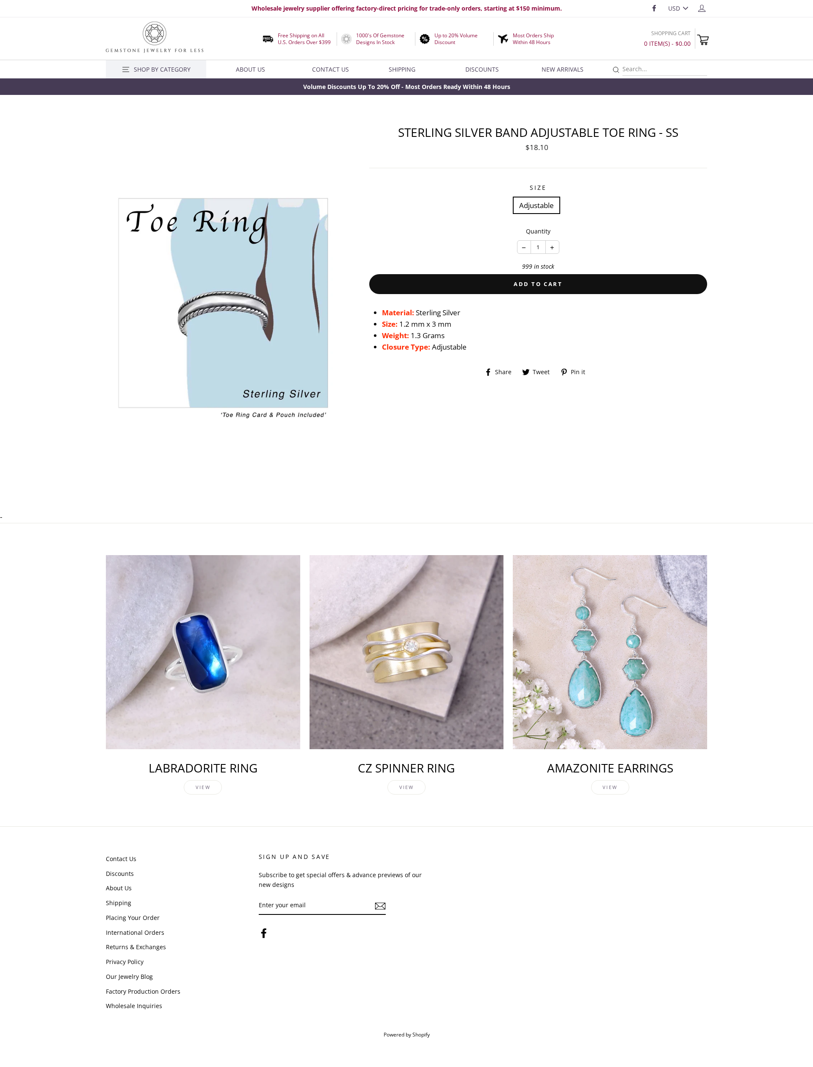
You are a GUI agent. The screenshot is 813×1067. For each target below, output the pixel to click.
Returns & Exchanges (136, 947)
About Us (250, 69)
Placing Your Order (133, 918)
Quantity (538, 231)
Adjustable (536, 205)
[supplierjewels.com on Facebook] (264, 933)
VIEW (203, 787)
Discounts (482, 69)
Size (538, 187)
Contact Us (330, 69)
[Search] (616, 70)
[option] (406, 87)
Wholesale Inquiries (134, 1006)
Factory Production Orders (143, 991)
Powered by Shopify (407, 1034)
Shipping (402, 69)
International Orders (135, 932)
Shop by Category (162, 69)
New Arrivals (562, 69)
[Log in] (702, 8)
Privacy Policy (125, 962)
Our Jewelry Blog (129, 977)
